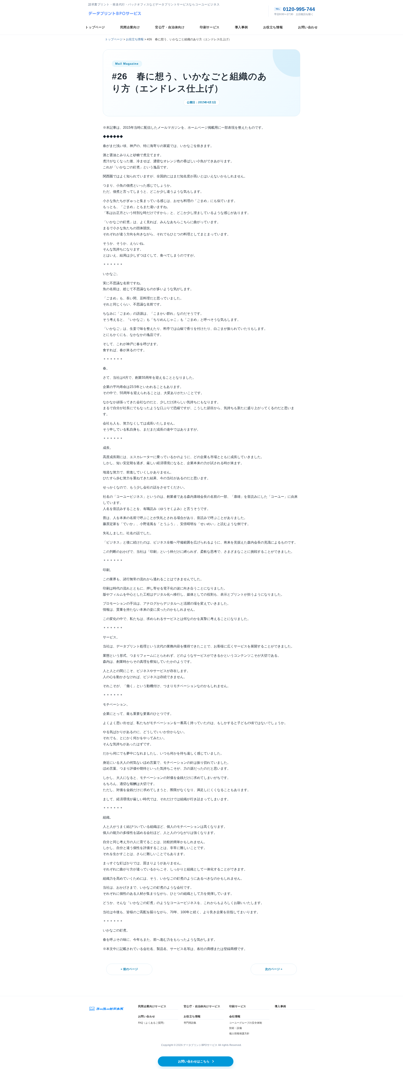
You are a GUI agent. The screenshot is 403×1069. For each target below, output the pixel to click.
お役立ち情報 (192, 1016)
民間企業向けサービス (152, 1006)
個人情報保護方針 (239, 1033)
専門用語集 (190, 1022)
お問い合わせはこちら (193, 1061)
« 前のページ (129, 969)
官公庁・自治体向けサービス (202, 1006)
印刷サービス (237, 1006)
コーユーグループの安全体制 (245, 1022)
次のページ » (273, 969)
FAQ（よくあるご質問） (152, 1022)
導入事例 (280, 1006)
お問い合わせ (146, 1016)
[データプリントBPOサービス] (115, 13)
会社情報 (235, 1016)
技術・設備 (235, 1028)
